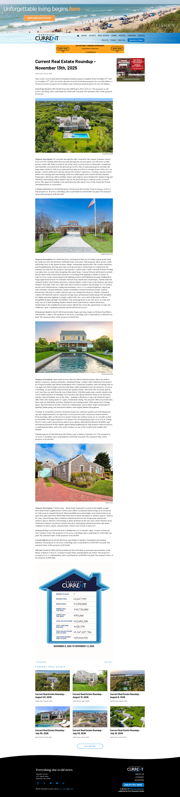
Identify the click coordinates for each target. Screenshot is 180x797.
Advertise (121, 40)
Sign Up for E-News (136, 40)
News (84, 35)
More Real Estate (90, 746)
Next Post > (109, 662)
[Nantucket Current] (133, 769)
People (122, 35)
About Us (105, 40)
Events (141, 35)
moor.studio (63, 789)
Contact (113, 40)
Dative (71, 789)
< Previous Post (40, 662)
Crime (114, 35)
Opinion (132, 35)
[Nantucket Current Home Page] (47, 38)
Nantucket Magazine (136, 789)
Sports (92, 35)
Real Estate (103, 35)
